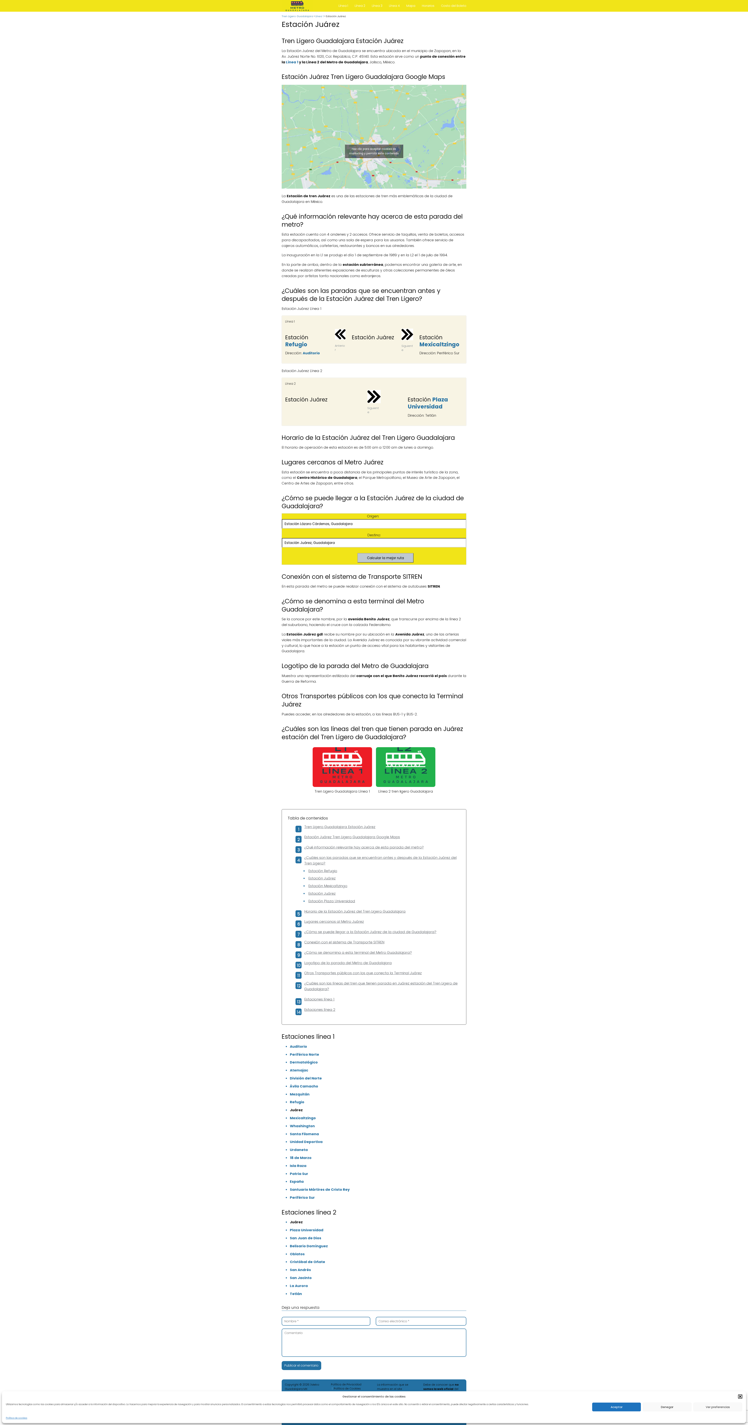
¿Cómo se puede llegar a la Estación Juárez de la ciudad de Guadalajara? (370, 931)
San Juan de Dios (305, 1238)
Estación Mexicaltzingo (327, 885)
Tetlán (296, 1293)
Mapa (410, 6)
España (297, 1181)
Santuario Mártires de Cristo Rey (320, 1189)
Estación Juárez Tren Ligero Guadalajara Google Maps (352, 836)
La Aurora (299, 1285)
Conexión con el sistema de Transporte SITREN (344, 942)
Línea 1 (343, 6)
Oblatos (297, 1254)
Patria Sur (299, 1173)
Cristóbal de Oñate (307, 1261)
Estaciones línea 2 (319, 1009)
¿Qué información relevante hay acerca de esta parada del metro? (364, 847)
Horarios (428, 6)
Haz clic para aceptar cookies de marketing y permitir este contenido (374, 151)
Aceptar (617, 1407)
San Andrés (300, 1269)
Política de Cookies (347, 1389)
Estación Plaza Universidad (331, 901)
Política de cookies (16, 1418)
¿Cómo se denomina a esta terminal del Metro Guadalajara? (358, 952)
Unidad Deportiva (306, 1141)
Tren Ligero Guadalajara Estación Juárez (339, 826)
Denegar (667, 1407)
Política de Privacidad (346, 1384)
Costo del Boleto (453, 6)
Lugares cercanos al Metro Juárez (334, 921)
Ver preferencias (718, 1407)
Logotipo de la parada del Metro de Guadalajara (348, 962)
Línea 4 (394, 6)
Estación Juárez (322, 878)
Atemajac (299, 1070)
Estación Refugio (322, 870)
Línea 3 (377, 6)
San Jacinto (301, 1277)
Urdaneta (299, 1149)
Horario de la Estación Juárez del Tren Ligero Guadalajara (355, 911)
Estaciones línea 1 (319, 999)
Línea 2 (360, 6)
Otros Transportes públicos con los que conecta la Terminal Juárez (363, 973)
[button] (740, 1396)
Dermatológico (304, 1062)
